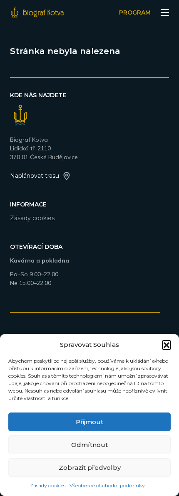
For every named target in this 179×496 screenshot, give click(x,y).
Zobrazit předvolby (90, 467)
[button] (166, 345)
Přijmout (89, 422)
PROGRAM (135, 12)
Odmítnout (89, 445)
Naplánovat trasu (34, 175)
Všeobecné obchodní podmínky (107, 485)
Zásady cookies (47, 485)
